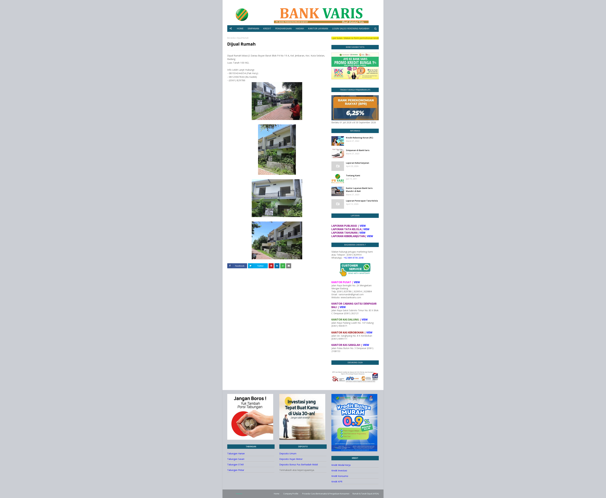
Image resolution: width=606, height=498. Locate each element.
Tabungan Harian (236, 453)
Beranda (231, 38)
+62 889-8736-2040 (354, 257)
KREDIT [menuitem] (267, 28)
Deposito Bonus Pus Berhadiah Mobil (298, 464)
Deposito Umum (287, 453)
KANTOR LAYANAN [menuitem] (318, 28)
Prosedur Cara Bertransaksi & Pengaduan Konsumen (325, 493)
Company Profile (290, 493)
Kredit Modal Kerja (341, 464)
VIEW (363, 225)
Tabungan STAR (235, 464)
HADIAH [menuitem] (300, 28)
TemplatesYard (239, 493)
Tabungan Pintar (235, 470)
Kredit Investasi (339, 470)
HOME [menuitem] (240, 28)
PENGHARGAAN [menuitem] (283, 28)
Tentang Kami (353, 175)
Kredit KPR (336, 481)
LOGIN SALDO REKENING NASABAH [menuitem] (350, 28)
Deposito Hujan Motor (291, 458)
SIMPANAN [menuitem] (253, 28)
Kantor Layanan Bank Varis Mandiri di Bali (359, 190)
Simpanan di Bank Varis (357, 150)
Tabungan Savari (235, 458)
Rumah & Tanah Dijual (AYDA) (366, 493)
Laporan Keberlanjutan (357, 162)
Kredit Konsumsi (339, 476)
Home (276, 493)
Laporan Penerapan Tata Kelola (362, 200)
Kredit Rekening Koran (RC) (359, 137)
